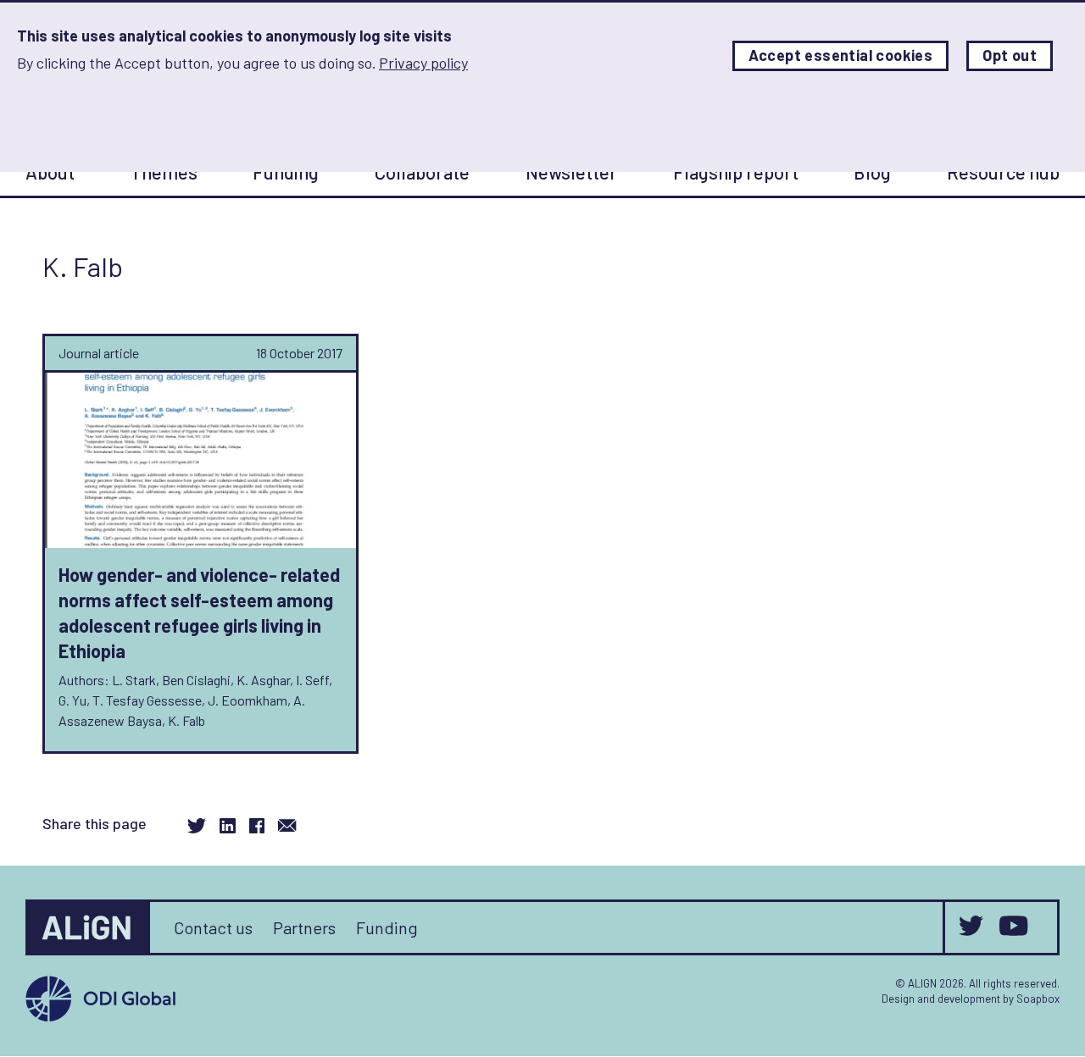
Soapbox (1038, 998)
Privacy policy (423, 62)
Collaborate (422, 172)
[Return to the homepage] (89, 927)
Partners (304, 927)
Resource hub (1003, 172)
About (50, 172)
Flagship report (735, 172)
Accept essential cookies (840, 56)
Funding (286, 172)
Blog (872, 172)
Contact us (213, 927)
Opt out (1009, 56)
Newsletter (571, 172)
